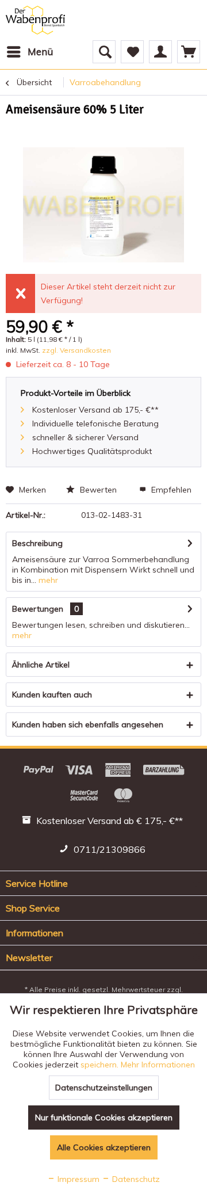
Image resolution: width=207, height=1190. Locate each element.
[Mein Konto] (160, 51)
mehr (47, 580)
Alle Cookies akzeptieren (104, 1147)
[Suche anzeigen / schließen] (104, 51)
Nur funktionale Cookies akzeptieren (103, 1117)
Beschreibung (37, 543)
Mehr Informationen (158, 1064)
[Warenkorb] (188, 51)
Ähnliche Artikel (41, 664)
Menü (40, 51)
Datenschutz (135, 1179)
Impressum (77, 1179)
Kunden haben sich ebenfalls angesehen (87, 724)
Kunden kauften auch (52, 694)
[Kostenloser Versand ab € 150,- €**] (104, 822)
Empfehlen (170, 490)
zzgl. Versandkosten (76, 350)
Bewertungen (37, 609)
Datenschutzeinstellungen (103, 1087)
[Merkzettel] (132, 51)
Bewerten (98, 490)
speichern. (100, 1064)
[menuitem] (29, 51)
